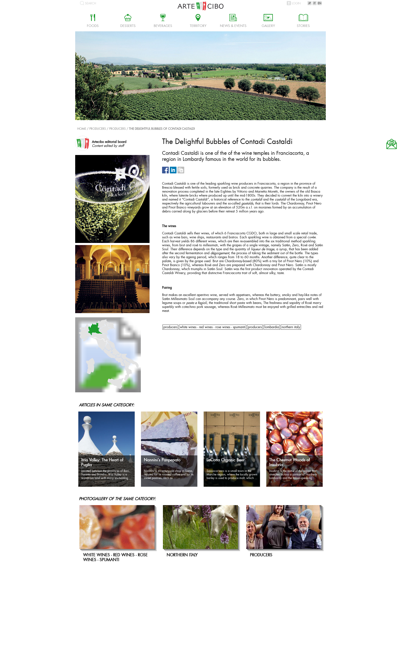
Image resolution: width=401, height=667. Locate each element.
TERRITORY (198, 21)
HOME (81, 129)
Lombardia (271, 327)
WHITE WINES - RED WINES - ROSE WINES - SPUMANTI (212, 327)
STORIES (303, 21)
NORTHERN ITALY (291, 327)
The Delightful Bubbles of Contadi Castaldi (162, 129)
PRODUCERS (117, 129)
